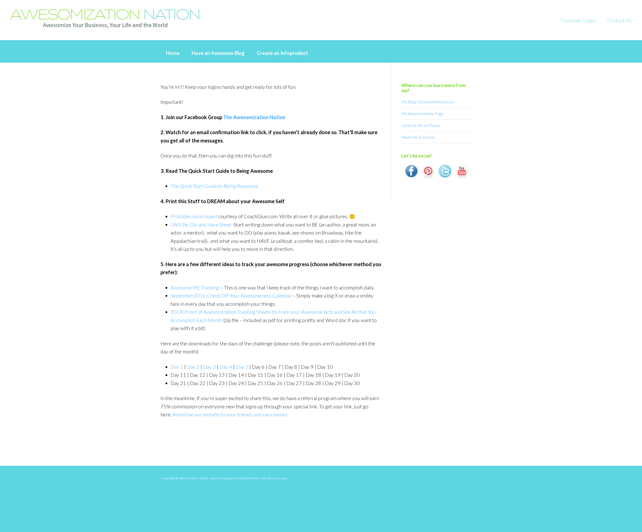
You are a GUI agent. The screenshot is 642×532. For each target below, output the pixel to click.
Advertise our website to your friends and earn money (230, 414)
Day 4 (225, 367)
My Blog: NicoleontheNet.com (428, 101)
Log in (283, 478)
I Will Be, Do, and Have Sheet (201, 224)
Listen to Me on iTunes (421, 125)
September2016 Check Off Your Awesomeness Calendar (231, 295)
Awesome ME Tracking (195, 287)
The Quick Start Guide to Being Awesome (214, 186)
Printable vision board (194, 216)
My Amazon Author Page (423, 113)
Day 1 (177, 367)
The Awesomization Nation (254, 117)
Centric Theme (197, 478)
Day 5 (242, 367)
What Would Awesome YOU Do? (113, 17)
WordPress (269, 478)
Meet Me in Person (418, 137)
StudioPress (250, 478)
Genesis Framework (223, 478)
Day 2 (193, 367)
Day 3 (209, 367)
